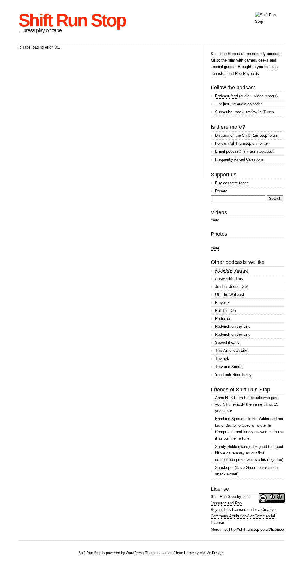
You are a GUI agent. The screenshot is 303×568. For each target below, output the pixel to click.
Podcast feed (226, 96)
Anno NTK (224, 398)
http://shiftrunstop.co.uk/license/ (256, 529)
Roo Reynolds (247, 73)
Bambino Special (229, 419)
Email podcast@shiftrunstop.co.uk (244, 151)
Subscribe (223, 112)
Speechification (228, 342)
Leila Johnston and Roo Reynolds (230, 503)
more (215, 220)
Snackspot (224, 467)
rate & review (246, 112)
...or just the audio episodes (239, 104)
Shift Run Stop (72, 20)
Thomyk (222, 358)
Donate (221, 191)
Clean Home (183, 553)
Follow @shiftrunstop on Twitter (242, 143)
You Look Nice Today (233, 374)
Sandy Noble (226, 446)
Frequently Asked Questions (239, 159)
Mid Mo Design (211, 553)
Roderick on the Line (232, 326)
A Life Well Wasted (231, 270)
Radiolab (222, 318)
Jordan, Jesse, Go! (231, 286)
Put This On (225, 310)
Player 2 (222, 302)
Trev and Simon (228, 366)
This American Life (231, 350)
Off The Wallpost (229, 294)
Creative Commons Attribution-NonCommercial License (243, 516)
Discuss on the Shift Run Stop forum (246, 135)
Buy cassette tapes (232, 183)
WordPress (135, 553)
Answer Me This (229, 278)
